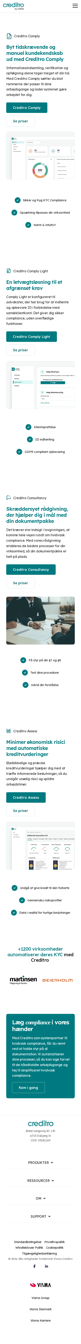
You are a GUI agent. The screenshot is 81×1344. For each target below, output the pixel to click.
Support (38, 1216)
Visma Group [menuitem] (40, 1298)
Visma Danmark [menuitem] (40, 1309)
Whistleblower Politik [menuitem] (29, 1248)
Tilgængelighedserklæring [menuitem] (39, 1253)
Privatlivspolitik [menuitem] (54, 1242)
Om (38, 1198)
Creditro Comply (27, 108)
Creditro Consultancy (31, 569)
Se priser (20, 121)
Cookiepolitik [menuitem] (55, 1248)
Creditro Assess (26, 797)
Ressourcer (38, 1181)
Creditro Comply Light (31, 337)
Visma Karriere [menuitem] (41, 1320)
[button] (75, 5)
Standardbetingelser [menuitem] (28, 1242)
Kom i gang (28, 1088)
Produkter (38, 1162)
